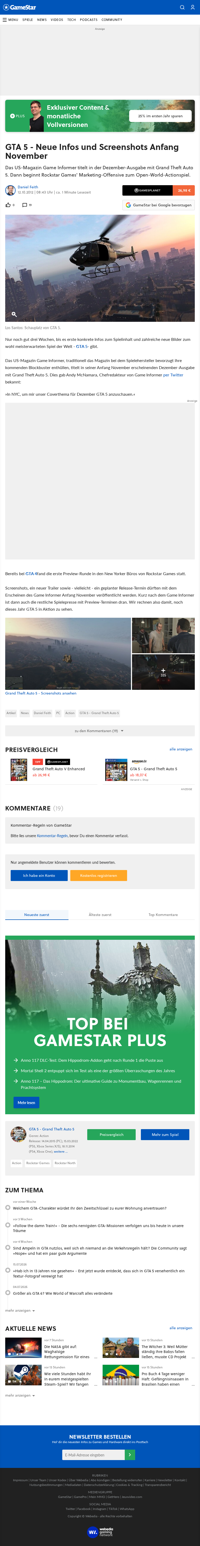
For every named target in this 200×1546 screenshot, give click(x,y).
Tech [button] (71, 19)
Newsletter (165, 1480)
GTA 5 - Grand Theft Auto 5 (99, 713)
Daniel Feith (28, 187)
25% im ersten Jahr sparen (160, 116)
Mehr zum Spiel (165, 1134)
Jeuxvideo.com (132, 1497)
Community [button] (112, 19)
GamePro (80, 1497)
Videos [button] (57, 19)
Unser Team (38, 1480)
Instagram (99, 1509)
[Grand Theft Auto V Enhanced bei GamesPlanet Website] (19, 770)
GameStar (65, 1497)
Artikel (11, 713)
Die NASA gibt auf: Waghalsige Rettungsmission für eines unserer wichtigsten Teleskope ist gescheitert (66, 1357)
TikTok (113, 1509)
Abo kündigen (100, 1480)
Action (69, 713)
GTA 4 (31, 573)
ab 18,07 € (138, 775)
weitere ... (61, 1151)
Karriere (150, 1480)
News (25, 713)
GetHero (113, 1497)
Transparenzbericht (158, 1485)
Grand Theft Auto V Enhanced (59, 769)
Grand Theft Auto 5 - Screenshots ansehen (40, 693)
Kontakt (179, 1480)
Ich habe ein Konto (39, 875)
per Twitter (173, 375)
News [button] (42, 19)
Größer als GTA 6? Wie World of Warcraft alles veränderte (63, 1293)
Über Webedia (78, 1480)
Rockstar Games (37, 1163)
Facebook (84, 1509)
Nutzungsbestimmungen (46, 1485)
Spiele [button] (27, 19)
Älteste (100, 914)
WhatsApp (127, 1509)
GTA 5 (82, 346)
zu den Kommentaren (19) (96, 730)
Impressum (20, 1480)
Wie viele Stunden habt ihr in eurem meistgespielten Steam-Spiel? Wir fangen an (67, 1381)
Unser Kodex (57, 1480)
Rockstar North (65, 1163)
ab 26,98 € (41, 775)
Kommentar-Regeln (52, 835)
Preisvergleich (31, 750)
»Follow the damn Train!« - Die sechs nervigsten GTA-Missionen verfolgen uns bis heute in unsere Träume (98, 1228)
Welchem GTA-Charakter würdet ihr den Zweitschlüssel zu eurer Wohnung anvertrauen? (90, 1208)
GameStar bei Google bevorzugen (162, 205)
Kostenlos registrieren (98, 875)
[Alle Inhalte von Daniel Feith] (10, 190)
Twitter (70, 1509)
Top (163, 914)
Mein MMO (97, 1497)
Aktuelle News (31, 1328)
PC (58, 713)
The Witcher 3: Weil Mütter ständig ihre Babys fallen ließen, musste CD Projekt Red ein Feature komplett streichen (165, 1357)
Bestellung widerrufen (127, 1480)
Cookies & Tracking (129, 1485)
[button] (182, 7)
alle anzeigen (181, 749)
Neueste (36, 914)
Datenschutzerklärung (99, 1485)
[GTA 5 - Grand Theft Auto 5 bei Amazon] (116, 770)
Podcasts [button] (88, 19)
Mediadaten (73, 1485)
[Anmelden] (130, 1455)
